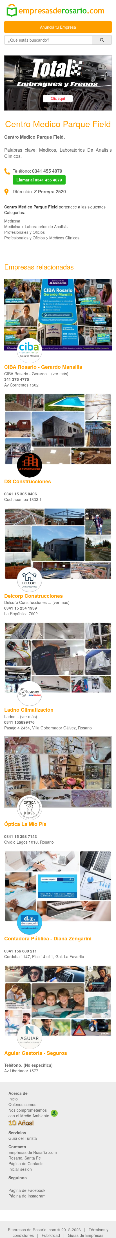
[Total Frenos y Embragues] (58, 82)
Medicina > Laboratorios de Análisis (36, 226)
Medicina (12, 221)
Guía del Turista (22, 1138)
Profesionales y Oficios (24, 232)
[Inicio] (58, 11)
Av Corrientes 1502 (21, 385)
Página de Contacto (26, 1163)
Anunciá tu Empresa (58, 27)
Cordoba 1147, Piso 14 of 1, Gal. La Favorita (44, 956)
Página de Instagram (27, 1196)
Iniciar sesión (20, 1169)
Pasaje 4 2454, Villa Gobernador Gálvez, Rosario (48, 728)
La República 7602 (21, 613)
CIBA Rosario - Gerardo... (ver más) (36, 373)
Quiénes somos (22, 1104)
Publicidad (51, 1235)
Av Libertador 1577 (21, 1070)
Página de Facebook (26, 1190)
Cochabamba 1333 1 (23, 499)
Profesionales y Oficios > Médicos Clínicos (41, 238)
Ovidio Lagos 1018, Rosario (29, 842)
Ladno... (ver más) (20, 716)
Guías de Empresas (85, 1235)
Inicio (13, 1099)
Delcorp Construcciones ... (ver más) (37, 602)
